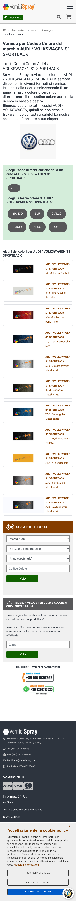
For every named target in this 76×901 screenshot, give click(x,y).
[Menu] (70, 7)
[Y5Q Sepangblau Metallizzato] (23, 412)
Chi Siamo (8, 802)
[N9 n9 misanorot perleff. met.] (23, 315)
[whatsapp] (38, 689)
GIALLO (56, 213)
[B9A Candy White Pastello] (23, 291)
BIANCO (17, 213)
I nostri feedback (11, 817)
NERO (37, 227)
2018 (14, 188)
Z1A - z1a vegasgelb (57, 458)
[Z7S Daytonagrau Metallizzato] (23, 505)
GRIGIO (17, 227)
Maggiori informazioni (26, 864)
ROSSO (58, 227)
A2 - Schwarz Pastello (57, 269)
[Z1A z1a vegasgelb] (23, 458)
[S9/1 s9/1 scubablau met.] (23, 339)
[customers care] (38, 677)
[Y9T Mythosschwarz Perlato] (23, 436)
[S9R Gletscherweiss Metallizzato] (23, 363)
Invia (22, 578)
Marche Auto (18, 30)
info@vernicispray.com (25, 760)
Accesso (15, 17)
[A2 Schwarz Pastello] (23, 269)
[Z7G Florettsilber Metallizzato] (23, 480)
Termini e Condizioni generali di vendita (22, 809)
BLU (37, 213)
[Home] (4, 30)
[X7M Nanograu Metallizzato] (23, 388)
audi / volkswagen (42, 30)
